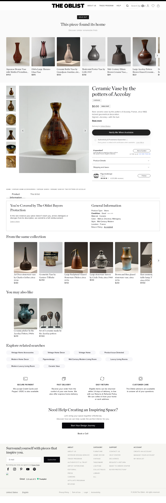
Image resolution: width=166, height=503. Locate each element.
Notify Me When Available (121, 132)
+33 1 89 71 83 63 (144, 154)
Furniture (98, 451)
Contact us (114, 451)
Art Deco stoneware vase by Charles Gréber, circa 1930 (25, 277)
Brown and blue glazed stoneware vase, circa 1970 (125, 277)
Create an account (143, 451)
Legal (86, 492)
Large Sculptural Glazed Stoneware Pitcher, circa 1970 (75, 277)
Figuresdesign (106, 174)
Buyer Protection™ (118, 469)
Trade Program (106, 6)
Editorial (72, 469)
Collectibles (99, 469)
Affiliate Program (76, 480)
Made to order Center (119, 466)
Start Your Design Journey (83, 425)
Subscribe (52, 459)
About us (91, 6)
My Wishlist (139, 459)
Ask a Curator (141, 151)
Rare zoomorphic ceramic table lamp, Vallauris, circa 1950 (151, 277)
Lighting (97, 466)
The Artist (35, 194)
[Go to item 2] (11, 106)
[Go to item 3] (11, 120)
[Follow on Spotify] (34, 469)
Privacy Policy (36, 465)
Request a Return (117, 462)
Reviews (71, 484)
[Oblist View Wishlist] (153, 5)
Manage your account (144, 455)
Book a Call (83, 433)
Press (70, 473)
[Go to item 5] (11, 148)
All (94, 477)
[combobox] (131, 5)
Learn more (15, 221)
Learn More (140, 142)
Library (96, 473)
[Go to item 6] (11, 162)
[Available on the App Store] (19, 474)
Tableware (98, 462)
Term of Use (76, 492)
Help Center (114, 455)
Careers (71, 477)
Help (119, 6)
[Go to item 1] (11, 92)
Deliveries (114, 459)
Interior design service (79, 455)
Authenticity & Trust (77, 462)
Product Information (16, 195)
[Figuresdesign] (96, 175)
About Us (72, 451)
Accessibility (95, 492)
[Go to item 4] (11, 134)
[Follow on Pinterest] (21, 469)
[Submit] (127, 6)
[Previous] (22, 131)
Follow (144, 176)
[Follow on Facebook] (8, 469)
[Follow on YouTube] (28, 469)
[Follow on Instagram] (14, 469)
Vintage (97, 459)
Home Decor (98, 455)
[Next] (85, 131)
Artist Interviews (76, 466)
